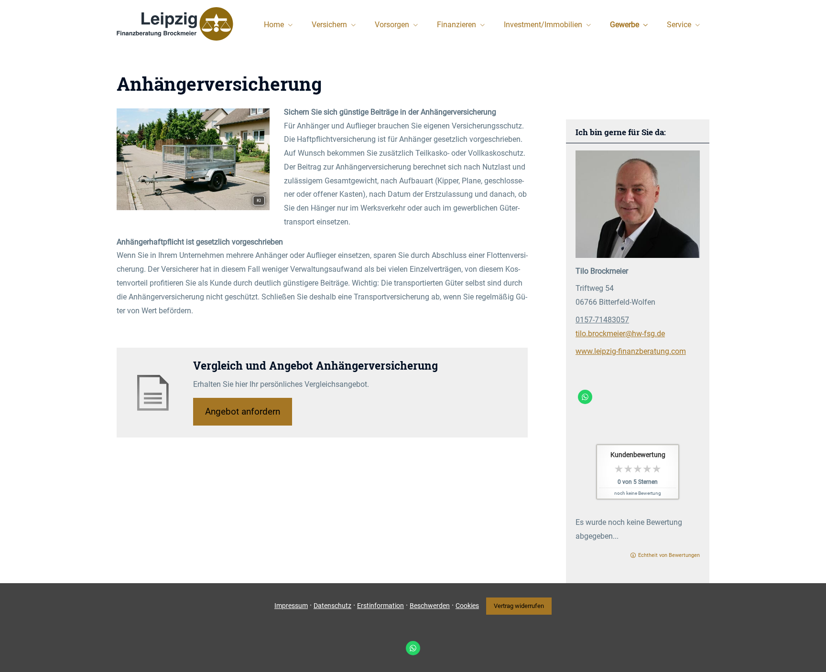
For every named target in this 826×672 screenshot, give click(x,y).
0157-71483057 (602, 319)
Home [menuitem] (274, 24)
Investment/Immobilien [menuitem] (543, 24)
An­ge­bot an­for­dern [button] (242, 411)
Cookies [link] (467, 605)
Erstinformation (380, 605)
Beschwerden (430, 605)
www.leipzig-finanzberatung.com (631, 351)
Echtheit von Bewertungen (669, 555)
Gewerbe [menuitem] (624, 24)
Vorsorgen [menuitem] (392, 24)
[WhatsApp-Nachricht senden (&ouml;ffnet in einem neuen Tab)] (585, 397)
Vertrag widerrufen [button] (519, 605)
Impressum (291, 605)
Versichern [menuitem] (329, 24)
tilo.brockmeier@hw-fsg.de (620, 333)
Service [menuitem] (679, 24)
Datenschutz (332, 605)
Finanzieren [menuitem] (456, 24)
